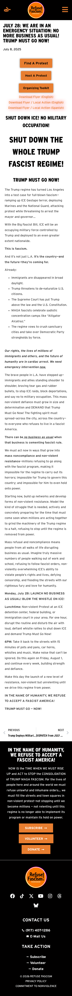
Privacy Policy (36, 981)
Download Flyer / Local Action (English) (36, 102)
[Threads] (59, 896)
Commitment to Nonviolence (36, 985)
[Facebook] (12, 896)
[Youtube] (40, 896)
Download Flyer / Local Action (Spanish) (36, 107)
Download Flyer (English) (36, 97)
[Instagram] (50, 896)
